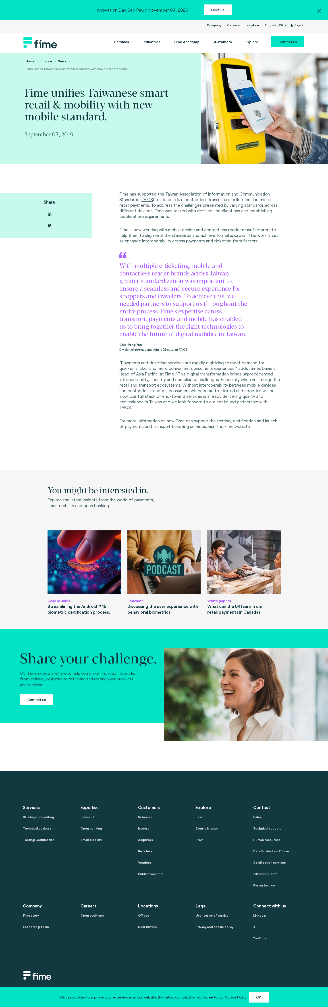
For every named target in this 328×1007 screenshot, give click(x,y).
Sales (257, 817)
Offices (143, 915)
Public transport (150, 874)
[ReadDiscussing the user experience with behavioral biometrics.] (164, 562)
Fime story (31, 915)
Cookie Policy (236, 997)
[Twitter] (50, 225)
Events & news (207, 828)
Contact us (287, 42)
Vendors (144, 862)
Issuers (143, 828)
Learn (200, 817)
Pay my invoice (264, 885)
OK (258, 997)
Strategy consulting (38, 817)
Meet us (217, 10)
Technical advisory (37, 828)
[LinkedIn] (49, 214)
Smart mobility (91, 840)
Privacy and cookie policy (214, 927)
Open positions (92, 915)
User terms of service (212, 915)
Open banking (91, 828)
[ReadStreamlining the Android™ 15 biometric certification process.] (84, 562)
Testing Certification (39, 840)
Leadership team (36, 927)
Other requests (265, 874)
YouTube (260, 938)
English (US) (274, 25)
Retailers (145, 851)
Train (199, 840)
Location (252, 25)
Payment (87, 817)
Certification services (269, 862)
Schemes (145, 817)
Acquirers (145, 840)
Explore (46, 61)
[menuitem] (186, 41)
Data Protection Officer (271, 851)
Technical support (267, 828)
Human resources (266, 840)
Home (30, 61)
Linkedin (259, 915)
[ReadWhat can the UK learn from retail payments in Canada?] (243, 562)
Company (214, 25)
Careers (233, 25)
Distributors (147, 927)
